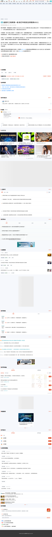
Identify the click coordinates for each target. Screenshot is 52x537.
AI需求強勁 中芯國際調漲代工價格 (8, 90)
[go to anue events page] (45, 1)
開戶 (50, 381)
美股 (11, 1)
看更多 (49, 97)
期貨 (26, 3)
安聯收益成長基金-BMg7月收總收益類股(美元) (9, 380)
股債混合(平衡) (6, 381)
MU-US (21, 51)
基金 (17, 1)
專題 (43, 3)
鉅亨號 (30, 1)
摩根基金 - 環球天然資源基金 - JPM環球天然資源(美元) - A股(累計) (13, 375)
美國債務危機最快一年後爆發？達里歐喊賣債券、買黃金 (8, 156)
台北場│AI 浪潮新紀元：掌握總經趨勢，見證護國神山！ (16, 322)
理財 (36, 3)
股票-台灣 (5, 386)
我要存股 (49, 76)
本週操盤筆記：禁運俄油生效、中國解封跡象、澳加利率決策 (13, 125)
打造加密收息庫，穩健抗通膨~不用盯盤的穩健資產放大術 (15, 327)
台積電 (4, 441)
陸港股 (14, 1)
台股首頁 (44, 76)
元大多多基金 (3, 384)
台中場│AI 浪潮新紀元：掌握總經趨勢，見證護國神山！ (16, 317)
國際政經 (6, 252)
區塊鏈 (30, 3)
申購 (50, 376)
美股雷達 (6, 19)
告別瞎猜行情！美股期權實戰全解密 (9, 54)
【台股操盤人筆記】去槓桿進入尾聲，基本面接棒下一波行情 (7, 143)
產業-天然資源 (6, 377)
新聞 (6, 1)
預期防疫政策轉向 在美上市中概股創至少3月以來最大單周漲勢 (39, 125)
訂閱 (33, 1)
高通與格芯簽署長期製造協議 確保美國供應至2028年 (11, 85)
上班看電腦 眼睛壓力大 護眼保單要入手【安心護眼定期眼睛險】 (43, 156)
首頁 (4, 1)
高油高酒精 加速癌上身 (41, 143)
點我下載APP (13, 56)
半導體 (4, 444)
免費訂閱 (48, 517)
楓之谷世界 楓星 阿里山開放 (24, 155)
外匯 (19, 1)
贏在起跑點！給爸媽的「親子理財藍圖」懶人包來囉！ (15, 76)
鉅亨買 (27, 1)
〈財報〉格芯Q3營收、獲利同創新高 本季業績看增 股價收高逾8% (13, 87)
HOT (6, 317)
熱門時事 (14, 3)
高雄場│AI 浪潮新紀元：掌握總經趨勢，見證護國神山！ (16, 332)
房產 (33, 3)
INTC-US (23, 49)
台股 (9, 1)
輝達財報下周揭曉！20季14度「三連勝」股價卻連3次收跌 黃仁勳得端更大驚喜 (26, 143)
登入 (49, 1)
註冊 (50, 1)
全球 (21, 1)
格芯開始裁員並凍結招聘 (6, 88)
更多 (49, 192)
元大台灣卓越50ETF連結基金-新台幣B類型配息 (9, 389)
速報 (18, 3)
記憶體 (4, 438)
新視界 (39, 3)
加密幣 (24, 1)
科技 (7, 3)
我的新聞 (49, 3)
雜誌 (46, 3)
